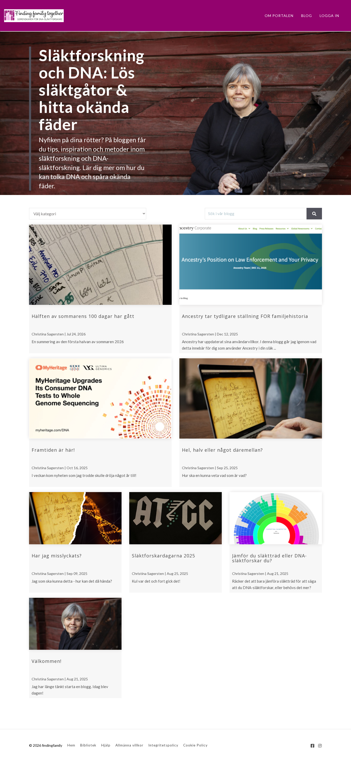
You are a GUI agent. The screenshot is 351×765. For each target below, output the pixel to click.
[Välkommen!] (75, 624)
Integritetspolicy (163, 745)
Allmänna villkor (129, 745)
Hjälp (105, 745)
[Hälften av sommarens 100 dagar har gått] (100, 265)
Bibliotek (88, 745)
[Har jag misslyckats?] (75, 518)
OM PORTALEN (279, 15)
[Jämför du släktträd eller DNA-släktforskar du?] (275, 518)
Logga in (329, 15)
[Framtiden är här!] (100, 398)
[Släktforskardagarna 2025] (175, 518)
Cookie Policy (195, 745)
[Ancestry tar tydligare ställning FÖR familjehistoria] (250, 265)
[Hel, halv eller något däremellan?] (250, 398)
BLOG (306, 15)
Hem (71, 745)
